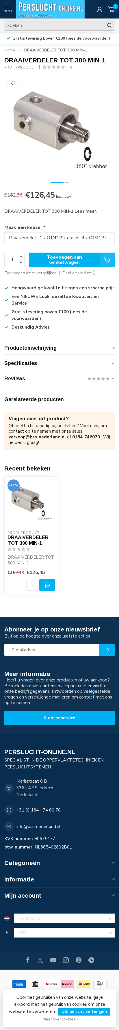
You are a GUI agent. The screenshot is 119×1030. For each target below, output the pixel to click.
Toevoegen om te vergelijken (30, 273)
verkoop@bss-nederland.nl (37, 437)
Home (9, 50)
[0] (111, 9)
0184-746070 (86, 437)
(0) (69, 67)
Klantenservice (59, 718)
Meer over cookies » (60, 1019)
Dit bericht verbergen (84, 1011)
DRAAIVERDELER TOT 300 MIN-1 (56, 50)
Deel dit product (77, 273)
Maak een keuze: (24, 227)
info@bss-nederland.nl (38, 826)
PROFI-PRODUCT (20, 67)
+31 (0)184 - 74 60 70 (38, 810)
